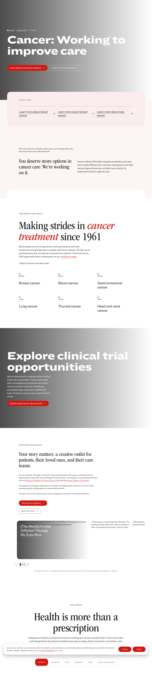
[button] (27, 564)
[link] (37, 114)
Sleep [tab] (90, 662)
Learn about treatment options (25, 67)
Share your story (28, 511)
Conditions (21, 30)
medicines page (69, 256)
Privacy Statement (47, 650)
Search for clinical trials (64, 67)
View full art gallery (31, 503)
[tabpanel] (76, 682)
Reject (139, 649)
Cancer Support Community (78, 480)
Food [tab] (67, 662)
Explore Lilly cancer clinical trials (26, 403)
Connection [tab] (55, 662)
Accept (125, 649)
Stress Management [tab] (106, 662)
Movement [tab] (78, 662)
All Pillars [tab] (41, 662)
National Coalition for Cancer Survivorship (43, 480)
